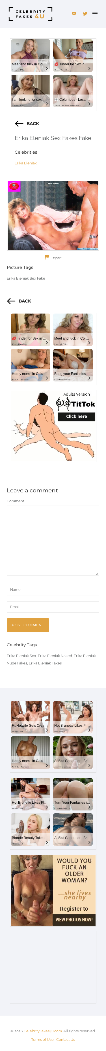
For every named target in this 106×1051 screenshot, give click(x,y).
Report (57, 258)
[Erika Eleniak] (53, 215)
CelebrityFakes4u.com (43, 1031)
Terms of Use (42, 1039)
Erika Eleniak (26, 163)
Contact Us (65, 1039)
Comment (16, 501)
